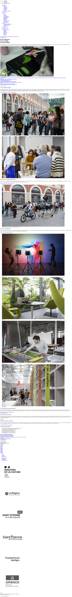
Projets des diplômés (6, 20)
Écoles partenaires (8, 82)
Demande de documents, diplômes (10, 83)
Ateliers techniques (2, 81)
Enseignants (5, 34)
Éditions (3, 27)
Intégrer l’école (5, 92)
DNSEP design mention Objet (29, 77)
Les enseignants (2, 80)
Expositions (5, 5)
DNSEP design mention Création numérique (60, 77)
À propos (3, 455)
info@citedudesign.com (3, 441)
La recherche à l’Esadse (7, 23)
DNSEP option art (7, 77)
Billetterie (5, 31)
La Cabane (5, 10)
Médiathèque (5, 17)
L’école (5, 37)
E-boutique (5, 30)
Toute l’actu (5, 12)
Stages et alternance (6, 16)
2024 (20, 89)
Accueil (1, 37)
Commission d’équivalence (13, 79)
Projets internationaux (13, 82)
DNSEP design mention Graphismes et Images (48, 77)
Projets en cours (6, 26)
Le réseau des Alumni (3, 83)
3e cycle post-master (6, 25)
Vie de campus (6, 22)
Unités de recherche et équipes (8, 24)
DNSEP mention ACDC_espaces (20, 77)
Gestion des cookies (4, 460)
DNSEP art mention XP (13, 77)
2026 (24, 89)
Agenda (5, 6)
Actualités (3, 11)
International (5, 19)
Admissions (5, 15)
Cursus (5, 14)
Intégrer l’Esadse (2, 79)
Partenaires (7, 84)
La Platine (5, 9)
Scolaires (5, 33)
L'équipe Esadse (6, 80)
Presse (3, 454)
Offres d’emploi (4, 456)
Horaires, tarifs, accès (6, 29)
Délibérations (4, 459)
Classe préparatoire (2, 77)
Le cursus (1, 92)
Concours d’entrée (7, 79)
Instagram (1, 444)
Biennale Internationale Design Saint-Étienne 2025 (7, 412)
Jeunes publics (5, 32)
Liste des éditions (6, 28)
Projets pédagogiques (8, 183)
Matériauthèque (6, 18)
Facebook (1, 446)
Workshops (12, 183)
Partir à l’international (3, 82)
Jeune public (5, 8)
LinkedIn (1, 448)
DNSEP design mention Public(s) (37, 77)
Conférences (5, 7)
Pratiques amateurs (6, 21)
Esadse (3, 13)
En (18, 36)
